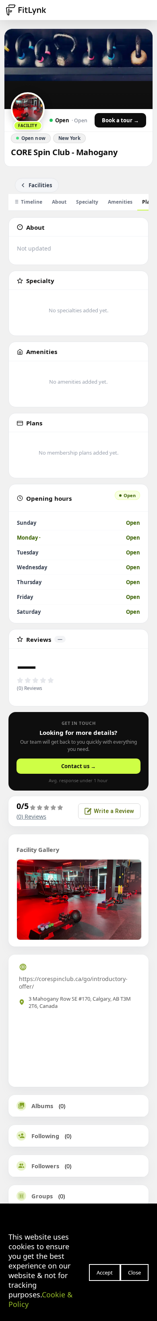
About (59, 201)
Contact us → (78, 766)
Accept (105, 1272)
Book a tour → (120, 120)
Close (134, 1272)
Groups (42, 1196)
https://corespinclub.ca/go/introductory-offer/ (73, 982)
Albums (42, 1106)
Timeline (31, 201)
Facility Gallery (38, 849)
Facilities (40, 185)
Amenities (120, 201)
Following (45, 1136)
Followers (45, 1166)
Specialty (87, 201)
